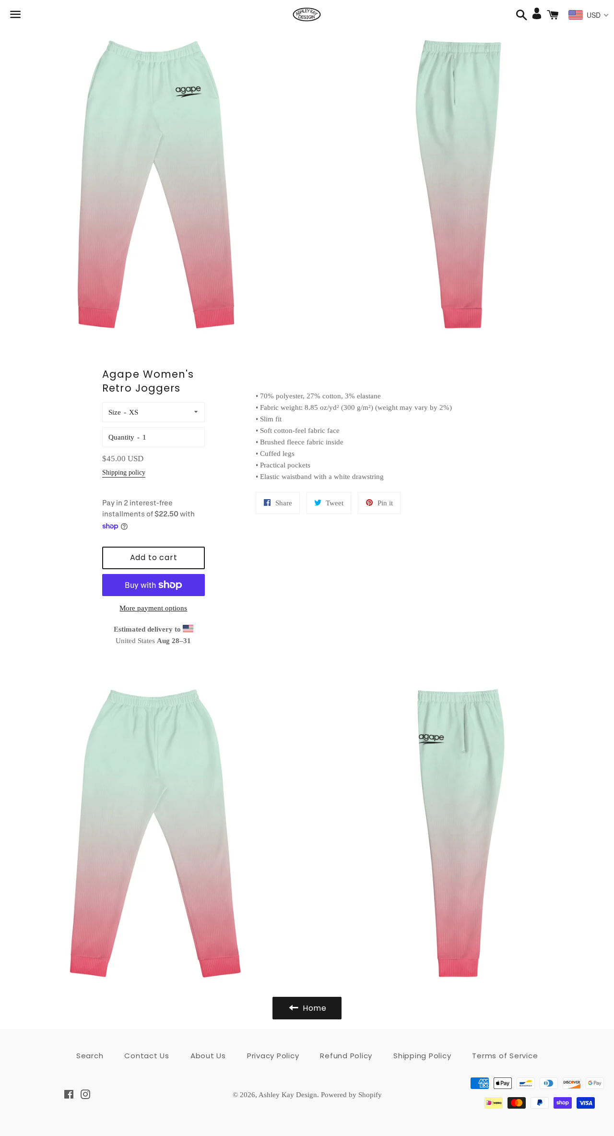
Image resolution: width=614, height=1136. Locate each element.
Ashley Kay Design (288, 1095)
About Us (208, 1056)
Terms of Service (505, 1056)
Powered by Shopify (351, 1095)
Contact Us (146, 1056)
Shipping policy (123, 472)
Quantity (121, 437)
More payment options (153, 608)
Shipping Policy (422, 1056)
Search (90, 1056)
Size (114, 412)
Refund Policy (346, 1056)
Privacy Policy (273, 1056)
